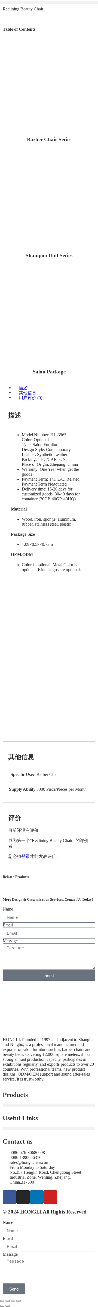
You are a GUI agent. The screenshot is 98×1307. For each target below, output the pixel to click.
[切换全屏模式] (7, 1301)
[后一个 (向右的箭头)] (7, 1306)
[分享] (13, 1301)
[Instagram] (23, 1197)
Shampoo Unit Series (49, 255)
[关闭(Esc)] (18, 1301)
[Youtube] (50, 1197)
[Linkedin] (37, 1197)
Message (10, 941)
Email (8, 925)
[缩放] (2, 1301)
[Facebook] (9, 1197)
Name (8, 909)
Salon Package (49, 372)
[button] (49, 2)
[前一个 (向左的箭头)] (2, 1306)
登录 (25, 856)
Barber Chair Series (49, 139)
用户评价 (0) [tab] (30, 397)
